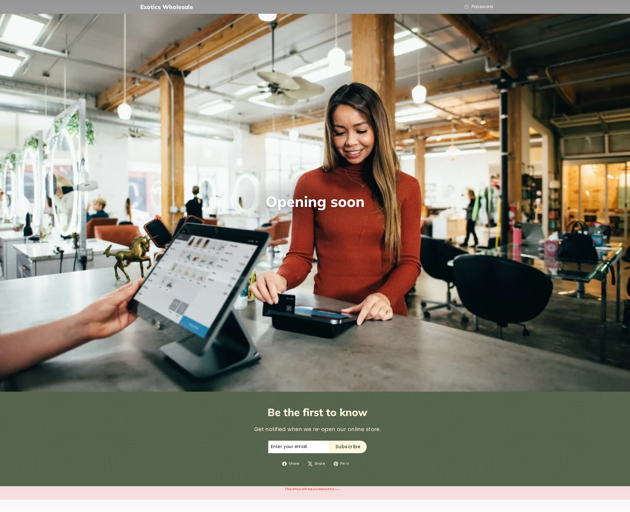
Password (482, 7)
